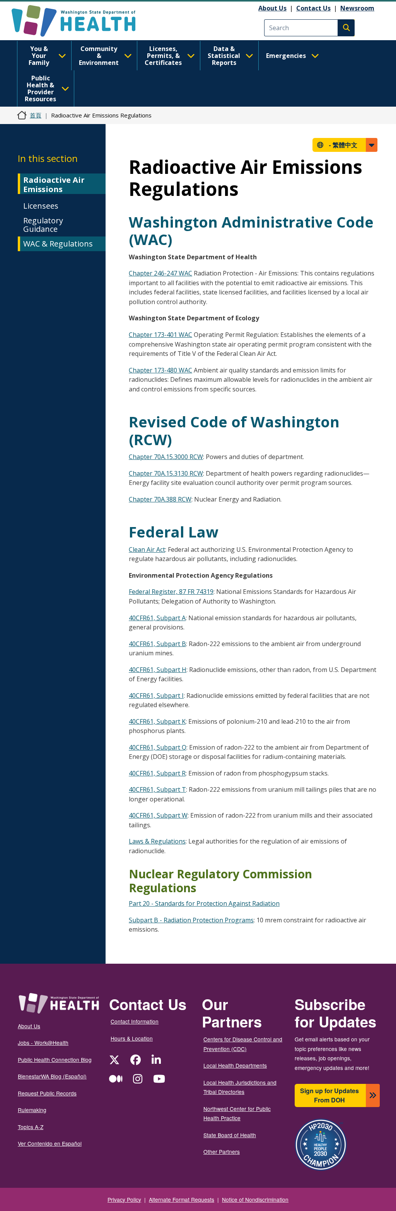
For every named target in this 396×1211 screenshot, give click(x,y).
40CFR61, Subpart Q (157, 747)
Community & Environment (99, 55)
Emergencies (286, 55)
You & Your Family (39, 55)
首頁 (35, 115)
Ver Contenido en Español (50, 1143)
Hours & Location (132, 1038)
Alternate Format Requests (181, 1199)
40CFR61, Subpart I (156, 695)
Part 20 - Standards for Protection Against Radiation (204, 903)
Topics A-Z (30, 1127)
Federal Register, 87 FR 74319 (171, 591)
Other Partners (221, 1151)
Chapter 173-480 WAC (160, 370)
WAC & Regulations (58, 243)
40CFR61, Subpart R (157, 773)
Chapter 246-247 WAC (160, 273)
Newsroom (357, 8)
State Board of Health (229, 1135)
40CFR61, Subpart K (157, 721)
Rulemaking (32, 1110)
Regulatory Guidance (43, 224)
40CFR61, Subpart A (157, 618)
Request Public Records (47, 1093)
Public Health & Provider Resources (40, 88)
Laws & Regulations (157, 841)
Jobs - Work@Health (43, 1042)
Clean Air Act (147, 549)
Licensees (40, 206)
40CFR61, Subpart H (157, 669)
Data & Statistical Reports (224, 55)
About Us (272, 8)
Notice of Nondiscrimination (255, 1199)
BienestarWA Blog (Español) (52, 1076)
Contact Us (313, 8)
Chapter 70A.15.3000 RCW (166, 456)
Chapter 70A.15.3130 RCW (166, 473)
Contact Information (135, 1021)
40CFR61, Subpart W (158, 815)
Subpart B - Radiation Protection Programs (191, 920)
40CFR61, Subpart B (157, 644)
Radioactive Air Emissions (54, 184)
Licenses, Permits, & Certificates (163, 55)
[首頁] (80, 21)
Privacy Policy (124, 1199)
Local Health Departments (235, 1065)
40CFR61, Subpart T (157, 789)
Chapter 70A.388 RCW (160, 499)
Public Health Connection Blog (55, 1059)
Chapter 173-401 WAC (160, 334)
